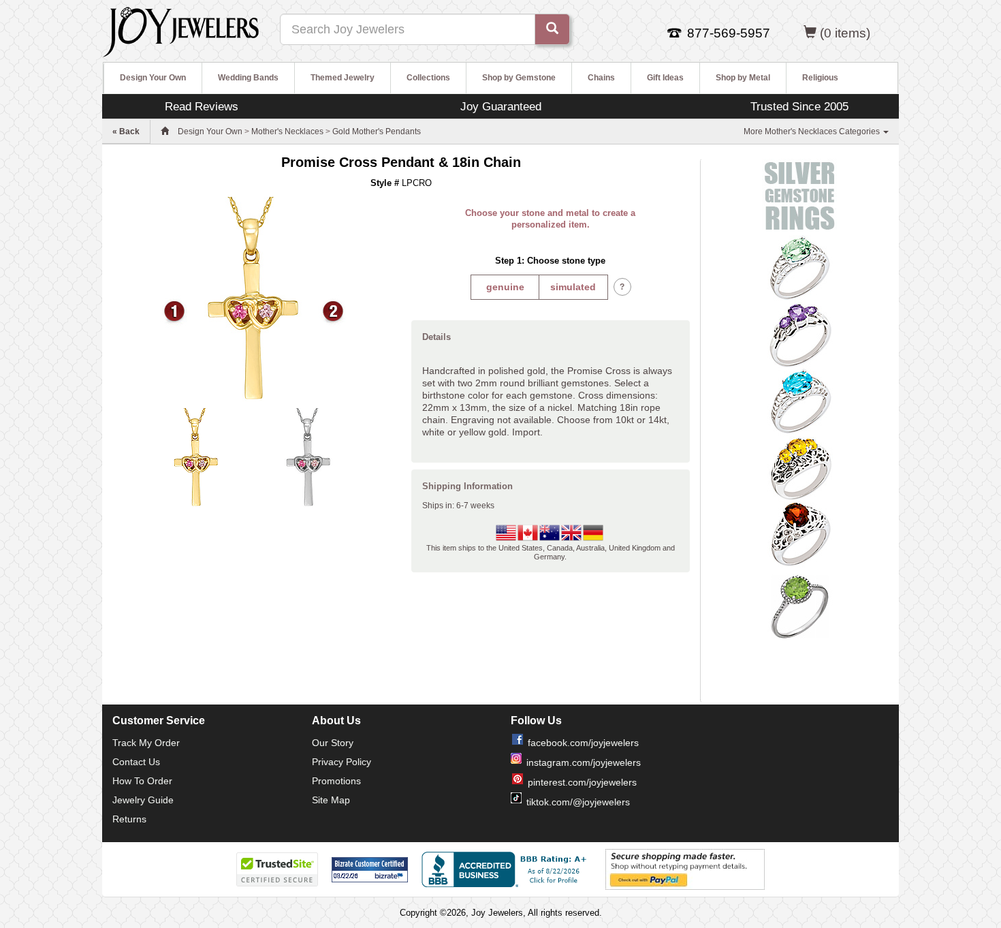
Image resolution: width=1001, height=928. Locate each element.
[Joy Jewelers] (180, 30)
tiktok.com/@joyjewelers (578, 801)
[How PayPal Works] (685, 868)
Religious (820, 77)
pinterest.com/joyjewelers (582, 782)
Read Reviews (201, 106)
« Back (126, 131)
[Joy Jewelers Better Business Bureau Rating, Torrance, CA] (507, 869)
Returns (129, 819)
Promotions (336, 780)
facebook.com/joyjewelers (583, 742)
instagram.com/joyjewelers (583, 762)
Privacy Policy (341, 761)
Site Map (331, 799)
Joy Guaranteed (500, 106)
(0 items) (845, 33)
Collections (428, 77)
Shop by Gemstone (519, 77)
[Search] (552, 29)
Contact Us (136, 761)
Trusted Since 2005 (799, 106)
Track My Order (146, 742)
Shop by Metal (743, 77)
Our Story (332, 742)
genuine (505, 286)
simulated (573, 286)
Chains (601, 77)
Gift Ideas (665, 77)
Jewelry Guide (143, 799)
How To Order (142, 780)
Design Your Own (153, 77)
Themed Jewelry (343, 77)
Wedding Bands (248, 77)
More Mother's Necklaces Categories (813, 131)
